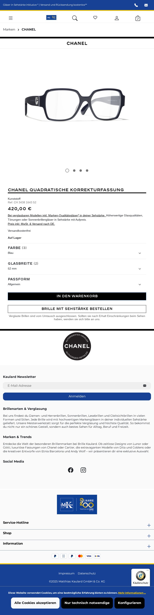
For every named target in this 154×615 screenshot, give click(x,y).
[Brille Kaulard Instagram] (83, 471)
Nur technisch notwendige (87, 603)
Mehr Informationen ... (132, 592)
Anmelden (77, 396)
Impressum (67, 573)
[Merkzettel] (95, 16)
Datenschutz (87, 573)
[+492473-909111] (136, 5)
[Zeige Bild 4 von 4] (87, 170)
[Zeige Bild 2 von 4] (74, 170)
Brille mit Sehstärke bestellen (77, 309)
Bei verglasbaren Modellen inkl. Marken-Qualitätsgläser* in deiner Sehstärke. (57, 215)
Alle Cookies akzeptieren (35, 603)
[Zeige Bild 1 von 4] (67, 170)
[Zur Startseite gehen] (51, 17)
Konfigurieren (129, 603)
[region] (77, 112)
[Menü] (10, 17)
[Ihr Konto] (117, 17)
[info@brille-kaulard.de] (146, 5)
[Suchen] (75, 17)
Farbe (17, 248)
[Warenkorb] (138, 17)
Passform (19, 279)
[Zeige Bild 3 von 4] (81, 170)
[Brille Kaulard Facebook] (71, 471)
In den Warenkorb (77, 296)
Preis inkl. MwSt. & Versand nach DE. (31, 223)
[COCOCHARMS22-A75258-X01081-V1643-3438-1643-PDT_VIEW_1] (77, 104)
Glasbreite (23, 264)
